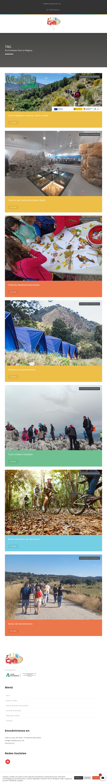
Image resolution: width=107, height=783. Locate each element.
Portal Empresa (54, 10)
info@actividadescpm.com (52, 4)
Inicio (8, 695)
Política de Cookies (13, 715)
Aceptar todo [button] (98, 778)
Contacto (9, 721)
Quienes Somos (11, 700)
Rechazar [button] (78, 778)
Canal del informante (13, 710)
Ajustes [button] (87, 778)
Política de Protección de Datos (17, 705)
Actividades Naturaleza (89, 77)
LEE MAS (13, 123)
